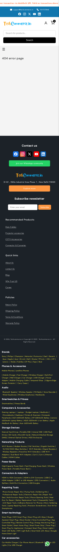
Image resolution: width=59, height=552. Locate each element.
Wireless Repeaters (10, 452)
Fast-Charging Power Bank (35, 466)
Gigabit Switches (48, 446)
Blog (7, 275)
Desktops (19, 415)
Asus (4, 359)
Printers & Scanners (32, 415)
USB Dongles (34, 483)
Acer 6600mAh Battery (29, 423)
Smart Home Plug (21, 525)
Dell (28, 359)
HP (53, 359)
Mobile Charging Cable (19, 380)
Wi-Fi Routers (7, 446)
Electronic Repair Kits (32, 494)
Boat (40, 362)
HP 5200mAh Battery (40, 418)
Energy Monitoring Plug (45, 522)
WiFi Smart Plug (19, 517)
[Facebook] (19, 14)
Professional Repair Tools (13, 494)
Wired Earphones (9, 395)
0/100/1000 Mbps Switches (15, 449)
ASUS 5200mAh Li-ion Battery (36, 420)
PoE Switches (34, 446)
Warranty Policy (12, 323)
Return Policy (11, 304)
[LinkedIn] (39, 14)
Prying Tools (29, 492)
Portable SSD (25, 432)
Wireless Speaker (26, 392)
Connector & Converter (15, 245)
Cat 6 (41, 454)
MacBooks (44, 412)
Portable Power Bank (21, 469)
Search (29, 40)
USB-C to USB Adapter (24, 480)
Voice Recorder (50, 392)
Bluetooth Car (41, 542)
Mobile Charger (9, 375)
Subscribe (44, 207)
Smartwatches (7, 403)
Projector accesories (14, 233)
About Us (9, 262)
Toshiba (20, 362)
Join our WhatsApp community (29, 163)
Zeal (45, 356)
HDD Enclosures (35, 437)
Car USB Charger (15, 545)
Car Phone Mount (27, 542)
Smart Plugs (7, 517)
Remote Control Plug (24, 522)
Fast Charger (22, 375)
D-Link (22, 359)
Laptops (21, 412)
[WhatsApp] (47, 543)
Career (8, 287)
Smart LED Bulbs (8, 531)
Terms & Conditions (14, 317)
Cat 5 (35, 454)
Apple (10, 359)
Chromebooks (8, 415)
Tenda (13, 362)
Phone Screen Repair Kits (13, 492)
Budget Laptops (32, 412)
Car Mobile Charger (10, 542)
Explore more (29, 188)
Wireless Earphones (26, 395)
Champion (19, 356)
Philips (10, 356)
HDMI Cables (14, 457)
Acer (16, 359)
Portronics (38, 356)
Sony (4, 356)
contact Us (10, 268)
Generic (52, 356)
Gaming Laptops (8, 412)
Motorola (28, 356)
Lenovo (6, 362)
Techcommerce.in (17, 339)
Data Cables (10, 227)
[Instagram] (24, 14)
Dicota (34, 359)
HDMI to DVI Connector (33, 477)
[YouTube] (34, 14)
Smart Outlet (7, 525)
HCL (48, 359)
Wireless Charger (36, 375)
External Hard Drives (10, 432)
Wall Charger (15, 378)
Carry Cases (22, 383)
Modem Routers (20, 446)
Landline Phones (22, 370)
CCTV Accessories (13, 239)
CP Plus (28, 362)
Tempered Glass (36, 380)
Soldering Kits (41, 492)
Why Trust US (11, 281)
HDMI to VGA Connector (12, 477)
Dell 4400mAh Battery (21, 418)
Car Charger (28, 378)
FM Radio (38, 392)
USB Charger (39, 378)
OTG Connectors (41, 480)
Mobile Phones (8, 370)
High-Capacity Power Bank (12, 466)
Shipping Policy (12, 310)
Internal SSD (38, 432)
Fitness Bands (20, 403)
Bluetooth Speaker (10, 392)
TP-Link (41, 359)
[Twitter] (29, 14)
